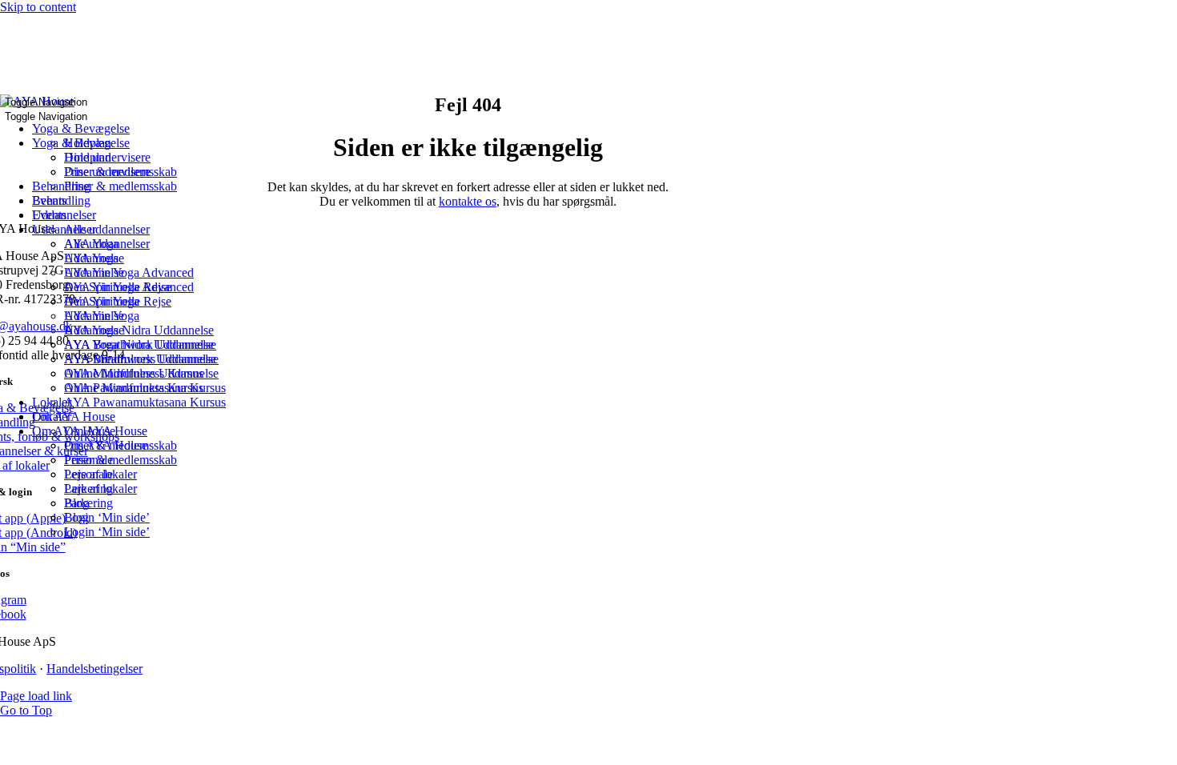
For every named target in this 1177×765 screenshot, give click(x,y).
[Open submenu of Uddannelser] (101, 219)
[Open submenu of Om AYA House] (120, 421)
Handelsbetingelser (94, 668)
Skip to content (38, 7)
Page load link (36, 696)
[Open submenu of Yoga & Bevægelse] (134, 133)
